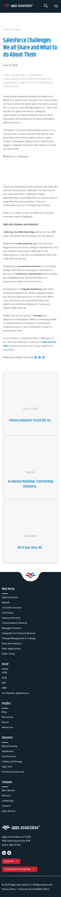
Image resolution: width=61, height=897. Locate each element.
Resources (7, 717)
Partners (6, 795)
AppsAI (5, 602)
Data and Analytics (11, 643)
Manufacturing (9, 746)
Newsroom (7, 727)
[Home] (18, 6)
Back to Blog (13, 29)
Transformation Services (14, 623)
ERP (4, 682)
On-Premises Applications (15, 693)
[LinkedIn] (4, 854)
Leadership (7, 800)
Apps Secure (8, 811)
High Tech (7, 766)
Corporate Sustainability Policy (33, 889)
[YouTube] (9, 854)
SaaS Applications (11, 648)
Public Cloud (8, 653)
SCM (4, 677)
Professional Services (13, 771)
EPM (4, 688)
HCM (4, 672)
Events (5, 722)
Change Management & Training (19, 638)
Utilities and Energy (12, 761)
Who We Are (8, 790)
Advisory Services (11, 617)
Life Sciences (9, 756)
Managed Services (11, 628)
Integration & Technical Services (19, 633)
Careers (6, 805)
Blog (4, 712)
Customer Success (11, 607)
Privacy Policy (9, 889)
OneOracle (7, 612)
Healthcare (7, 751)
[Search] (46, 6)
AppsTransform (10, 597)
